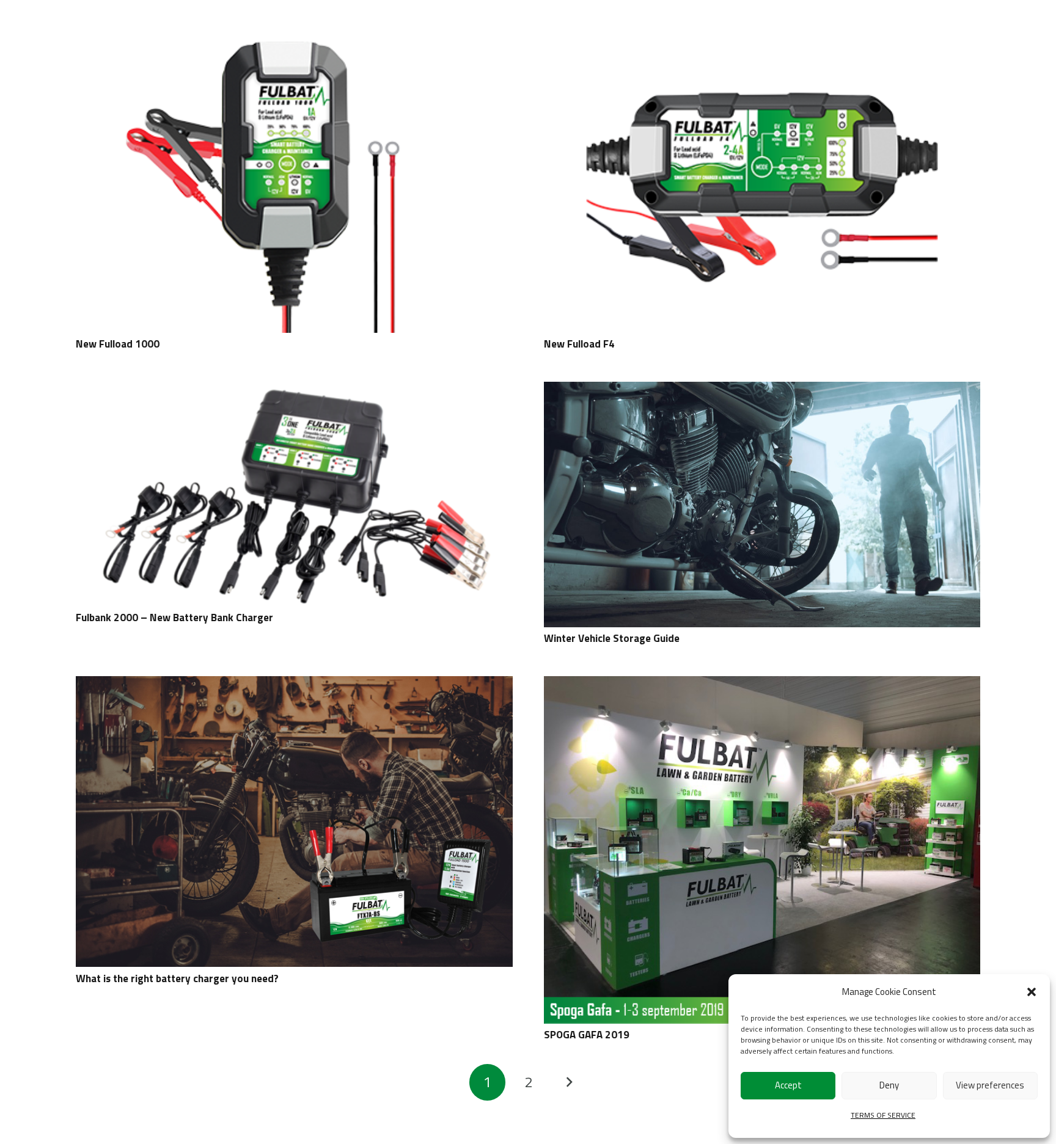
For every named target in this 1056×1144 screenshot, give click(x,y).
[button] (1031, 992)
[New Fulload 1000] (294, 50)
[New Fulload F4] (762, 50)
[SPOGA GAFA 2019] (762, 685)
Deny (889, 1085)
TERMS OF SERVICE (883, 1115)
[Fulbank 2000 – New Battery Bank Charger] (294, 390)
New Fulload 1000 (118, 344)
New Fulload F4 (579, 344)
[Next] (569, 1082)
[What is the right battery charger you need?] (294, 685)
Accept (788, 1085)
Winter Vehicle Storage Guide (612, 638)
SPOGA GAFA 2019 (586, 1035)
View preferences (990, 1085)
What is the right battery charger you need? (177, 978)
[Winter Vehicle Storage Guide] (762, 390)
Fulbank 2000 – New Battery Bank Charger (174, 617)
